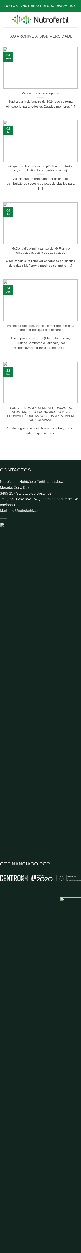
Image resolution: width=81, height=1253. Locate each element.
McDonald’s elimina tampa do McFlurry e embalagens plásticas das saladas (40, 250)
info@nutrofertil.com (24, 510)
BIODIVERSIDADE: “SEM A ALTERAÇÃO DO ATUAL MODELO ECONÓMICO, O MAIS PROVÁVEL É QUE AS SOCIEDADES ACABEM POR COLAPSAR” (40, 413)
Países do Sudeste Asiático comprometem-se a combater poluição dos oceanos (40, 327)
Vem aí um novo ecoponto (40, 93)
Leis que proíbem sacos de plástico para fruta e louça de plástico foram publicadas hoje (40, 168)
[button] (6, 19)
